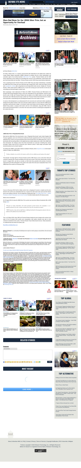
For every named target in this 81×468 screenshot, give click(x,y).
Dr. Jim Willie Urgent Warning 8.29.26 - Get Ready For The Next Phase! (65, 196)
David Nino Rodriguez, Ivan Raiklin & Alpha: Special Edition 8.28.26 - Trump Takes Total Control (66, 335)
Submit (66, 162)
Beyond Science (25, 4)
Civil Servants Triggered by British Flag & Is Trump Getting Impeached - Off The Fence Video (65, 248)
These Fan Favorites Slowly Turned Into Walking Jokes (26, 126)
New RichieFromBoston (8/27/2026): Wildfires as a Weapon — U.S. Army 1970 (66, 325)
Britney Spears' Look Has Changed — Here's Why (71, 291)
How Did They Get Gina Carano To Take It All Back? (10, 126)
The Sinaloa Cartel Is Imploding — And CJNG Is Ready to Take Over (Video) (66, 321)
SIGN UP (60, 151)
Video (54, 4)
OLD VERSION (71, 9)
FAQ (24, 441)
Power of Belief (32, 4)
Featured (10, 4)
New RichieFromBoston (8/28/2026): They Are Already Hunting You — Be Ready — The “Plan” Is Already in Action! (66, 330)
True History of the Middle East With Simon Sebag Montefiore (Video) (65, 303)
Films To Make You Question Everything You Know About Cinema (42, 182)
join (9, 234)
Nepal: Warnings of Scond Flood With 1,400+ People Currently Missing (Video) (66, 344)
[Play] (66, 26)
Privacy (34, 441)
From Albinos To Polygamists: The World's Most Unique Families (10, 314)
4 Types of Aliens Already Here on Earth (65, 403)
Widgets (70, 441)
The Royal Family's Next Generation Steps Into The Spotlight (65, 64)
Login (72, 2)
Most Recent (63, 4)
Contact (28, 441)
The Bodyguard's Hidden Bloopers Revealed (64, 367)
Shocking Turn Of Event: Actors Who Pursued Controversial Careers (11, 182)
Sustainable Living (40, 4)
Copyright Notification (52, 441)
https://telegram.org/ (72, 131)
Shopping (68, 4)
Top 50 (58, 4)
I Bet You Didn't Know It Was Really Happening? (42, 126)
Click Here (14, 238)
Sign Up (75, 2)
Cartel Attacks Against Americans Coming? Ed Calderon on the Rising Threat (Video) (66, 340)
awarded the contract (10, 86)
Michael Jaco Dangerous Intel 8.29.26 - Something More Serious (64, 210)
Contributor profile (15, 15)
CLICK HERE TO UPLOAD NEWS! (71, 16)
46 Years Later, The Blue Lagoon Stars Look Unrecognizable (65, 80)
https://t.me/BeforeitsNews (61, 135)
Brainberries (5, 185)
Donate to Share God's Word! (66, 41)
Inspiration (47, 4)
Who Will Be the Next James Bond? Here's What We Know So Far (44, 330)
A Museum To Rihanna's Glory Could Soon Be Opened (27, 314)
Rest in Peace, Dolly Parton (62, 385)
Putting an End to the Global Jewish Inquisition (66, 317)
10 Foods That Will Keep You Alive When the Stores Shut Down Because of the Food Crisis (66, 381)
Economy (15, 4)
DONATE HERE (59, 9)
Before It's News (16, 1)
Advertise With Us (17, 441)
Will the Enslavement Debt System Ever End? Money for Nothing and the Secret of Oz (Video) (66, 267)
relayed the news (40, 148)
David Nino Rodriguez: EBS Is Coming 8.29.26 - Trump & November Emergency (65, 188)
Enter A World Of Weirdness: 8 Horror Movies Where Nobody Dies (10, 330)
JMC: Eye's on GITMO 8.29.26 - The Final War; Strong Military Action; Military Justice (65, 206)
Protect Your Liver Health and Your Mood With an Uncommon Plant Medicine (66, 407)
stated (7, 201)
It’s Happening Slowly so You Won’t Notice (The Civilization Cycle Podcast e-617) (65, 389)
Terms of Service (41, 441)
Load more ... (28, 389)
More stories (21, 15)
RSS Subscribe (63, 441)
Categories (73, 4)
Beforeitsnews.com (14, 8)
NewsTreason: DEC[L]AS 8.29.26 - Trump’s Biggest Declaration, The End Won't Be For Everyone (65, 201)
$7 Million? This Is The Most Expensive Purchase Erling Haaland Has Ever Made (26, 182)
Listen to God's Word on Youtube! (66, 39)
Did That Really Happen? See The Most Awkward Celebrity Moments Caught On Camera (65, 112)
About (9, 441)
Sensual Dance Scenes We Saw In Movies (60, 291)
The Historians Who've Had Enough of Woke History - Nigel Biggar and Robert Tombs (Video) (66, 253)
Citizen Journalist (34, 238)
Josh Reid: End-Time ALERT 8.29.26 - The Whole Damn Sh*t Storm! (65, 239)
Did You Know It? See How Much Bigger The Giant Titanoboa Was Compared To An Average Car (27, 330)
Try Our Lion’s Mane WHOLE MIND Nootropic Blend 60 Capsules (18, 250)
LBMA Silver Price (27, 76)
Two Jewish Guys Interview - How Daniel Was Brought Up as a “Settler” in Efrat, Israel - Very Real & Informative (66, 393)
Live (51, 4)
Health (19, 4)
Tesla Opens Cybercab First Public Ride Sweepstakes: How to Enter (65, 415)
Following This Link (8, 284)
